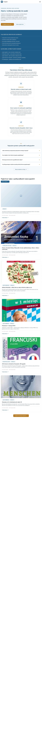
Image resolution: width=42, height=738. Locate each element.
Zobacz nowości (4, 181)
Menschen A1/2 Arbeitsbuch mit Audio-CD (12, 402)
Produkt (14, 245)
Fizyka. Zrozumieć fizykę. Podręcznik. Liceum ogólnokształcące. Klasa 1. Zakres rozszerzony (20, 248)
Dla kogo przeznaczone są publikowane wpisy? (12, 159)
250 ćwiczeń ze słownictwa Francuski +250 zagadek (13, 364)
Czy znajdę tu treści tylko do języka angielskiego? (13, 155)
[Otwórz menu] (40, 2)
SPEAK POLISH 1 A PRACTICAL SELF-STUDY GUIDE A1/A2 (17, 287)
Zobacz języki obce (20, 24)
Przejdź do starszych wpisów (20, 415)
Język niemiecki (6, 323)
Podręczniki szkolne (7, 245)
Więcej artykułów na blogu (20, 169)
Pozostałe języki (6, 361)
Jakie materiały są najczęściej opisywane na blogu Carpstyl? (15, 150)
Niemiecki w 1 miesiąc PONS (8, 325)
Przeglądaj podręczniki (6, 24)
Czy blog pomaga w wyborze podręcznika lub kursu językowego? (16, 164)
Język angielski (6, 285)
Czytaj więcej (4, 217)
